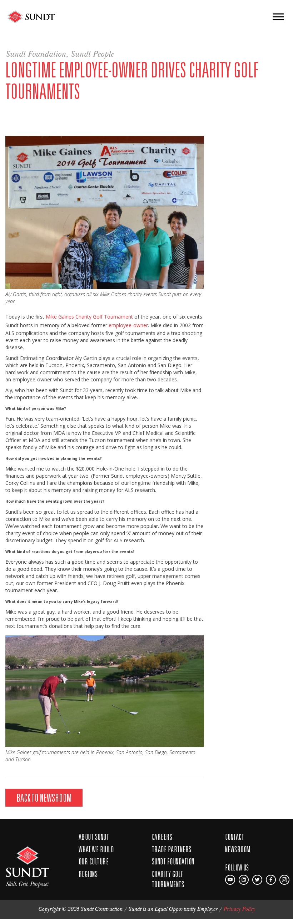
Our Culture (94, 861)
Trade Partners (172, 849)
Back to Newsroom (43, 797)
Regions (88, 873)
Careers (162, 836)
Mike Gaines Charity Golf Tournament (89, 316)
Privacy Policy (239, 909)
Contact (234, 836)
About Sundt (94, 836)
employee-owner (128, 325)
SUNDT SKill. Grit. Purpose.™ (27, 862)
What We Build (96, 849)
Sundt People (92, 54)
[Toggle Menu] (278, 16)
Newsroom (237, 849)
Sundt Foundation (35, 54)
